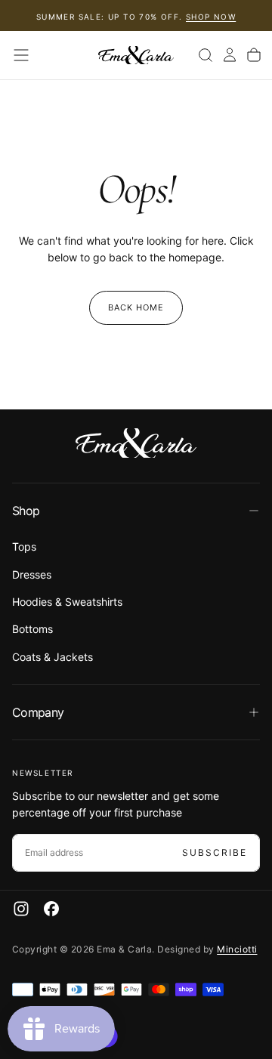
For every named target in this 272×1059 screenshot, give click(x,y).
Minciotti (237, 949)
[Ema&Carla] (136, 443)
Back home (136, 307)
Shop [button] (25, 510)
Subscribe (214, 852)
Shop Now (211, 16)
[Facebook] (51, 909)
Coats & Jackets (52, 656)
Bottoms (32, 628)
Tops (24, 546)
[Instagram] (21, 909)
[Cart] (254, 55)
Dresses (31, 574)
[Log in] (230, 55)
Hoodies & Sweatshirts (67, 601)
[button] (21, 55)
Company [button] (38, 712)
